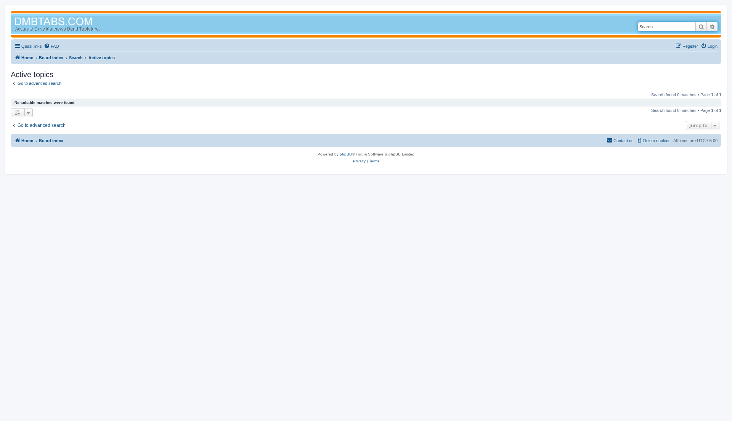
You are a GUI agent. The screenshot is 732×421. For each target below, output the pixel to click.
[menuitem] (51, 46)
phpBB (346, 154)
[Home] (72, 25)
